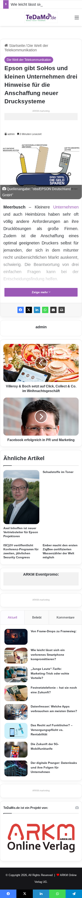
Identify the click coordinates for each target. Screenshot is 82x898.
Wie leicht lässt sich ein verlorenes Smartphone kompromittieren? (48, 654)
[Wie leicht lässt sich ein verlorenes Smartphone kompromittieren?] (16, 656)
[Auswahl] (77, 19)
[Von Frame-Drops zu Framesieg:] (16, 637)
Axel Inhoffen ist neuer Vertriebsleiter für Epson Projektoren (20, 532)
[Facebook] (20, 310)
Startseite (16, 46)
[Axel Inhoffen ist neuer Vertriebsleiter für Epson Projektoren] (21, 497)
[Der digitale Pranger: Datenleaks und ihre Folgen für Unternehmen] (16, 768)
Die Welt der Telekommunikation (26, 48)
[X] (29, 310)
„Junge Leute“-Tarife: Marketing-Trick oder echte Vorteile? (50, 673)
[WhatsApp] (45, 310)
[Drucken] (61, 310)
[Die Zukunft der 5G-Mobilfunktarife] (16, 750)
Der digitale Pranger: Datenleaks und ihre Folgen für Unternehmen (54, 767)
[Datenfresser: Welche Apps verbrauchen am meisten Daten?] (16, 712)
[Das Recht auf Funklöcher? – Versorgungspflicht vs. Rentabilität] (16, 731)
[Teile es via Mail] (53, 310)
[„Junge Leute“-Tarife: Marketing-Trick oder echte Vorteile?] (16, 674)
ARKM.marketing (41, 111)
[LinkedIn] (37, 310)
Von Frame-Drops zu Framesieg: (54, 631)
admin (11, 134)
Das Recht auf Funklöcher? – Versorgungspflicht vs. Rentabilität (52, 730)
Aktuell (12, 617)
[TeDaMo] (41, 17)
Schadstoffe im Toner (58, 472)
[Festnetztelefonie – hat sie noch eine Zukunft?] (16, 693)
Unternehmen (66, 207)
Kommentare (65, 617)
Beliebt (36, 617)
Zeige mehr (40, 292)
